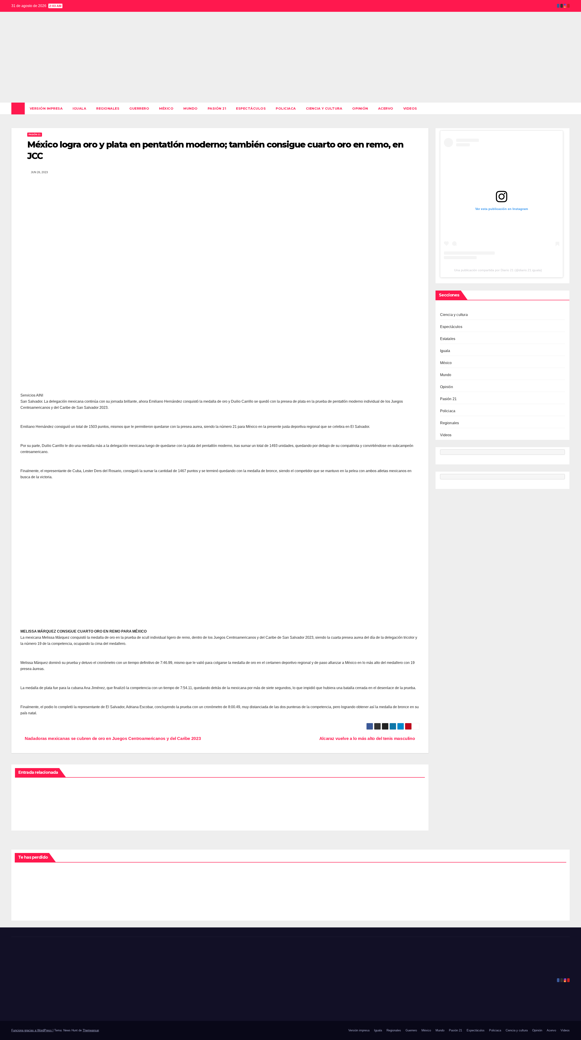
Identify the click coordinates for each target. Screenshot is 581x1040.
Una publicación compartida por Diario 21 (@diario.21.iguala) (498, 270)
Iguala (79, 108)
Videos (410, 108)
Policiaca (286, 108)
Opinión (360, 108)
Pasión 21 (217, 108)
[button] (566, 108)
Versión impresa (46, 108)
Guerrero (139, 108)
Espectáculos (251, 108)
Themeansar (91, 1030)
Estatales (447, 339)
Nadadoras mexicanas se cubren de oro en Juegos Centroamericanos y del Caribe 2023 (112, 738)
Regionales (107, 108)
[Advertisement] (290, 68)
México (166, 108)
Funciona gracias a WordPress (32, 1030)
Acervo (385, 108)
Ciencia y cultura (324, 108)
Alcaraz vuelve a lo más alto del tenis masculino (367, 738)
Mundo (190, 108)
